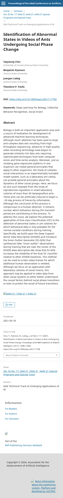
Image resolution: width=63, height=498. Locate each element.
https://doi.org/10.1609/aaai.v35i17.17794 (33, 99)
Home (6, 10)
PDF (10, 304)
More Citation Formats (17, 355)
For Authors (11, 413)
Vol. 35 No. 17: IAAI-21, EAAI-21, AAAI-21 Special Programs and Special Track (26, 16)
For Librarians (12, 418)
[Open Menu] (3, 3)
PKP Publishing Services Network (23, 445)
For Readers (11, 408)
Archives (18, 10)
